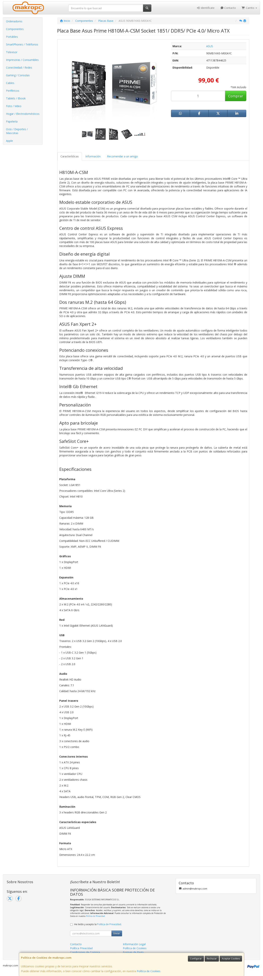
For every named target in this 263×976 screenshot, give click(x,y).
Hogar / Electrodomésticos (22, 114)
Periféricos (12, 90)
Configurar (196, 958)
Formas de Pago (133, 952)
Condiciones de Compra (85, 952)
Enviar (116, 933)
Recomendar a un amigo (122, 156)
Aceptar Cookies (231, 958)
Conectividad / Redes (19, 67)
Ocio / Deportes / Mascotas (17, 131)
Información (93, 156)
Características (69, 156)
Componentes (15, 29)
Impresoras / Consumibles (22, 60)
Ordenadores (14, 21)
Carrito (250, 8)
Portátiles (12, 37)
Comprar (235, 96)
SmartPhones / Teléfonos (22, 44)
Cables (10, 83)
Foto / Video (13, 106)
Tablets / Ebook (16, 98)
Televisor (11, 52)
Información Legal (134, 944)
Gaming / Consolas (18, 75)
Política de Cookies (148, 971)
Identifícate (207, 8)
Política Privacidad (81, 948)
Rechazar (212, 958)
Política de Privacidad (95, 916)
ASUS (209, 46)
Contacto (230, 8)
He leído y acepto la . (98, 924)
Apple (9, 141)
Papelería (12, 121)
